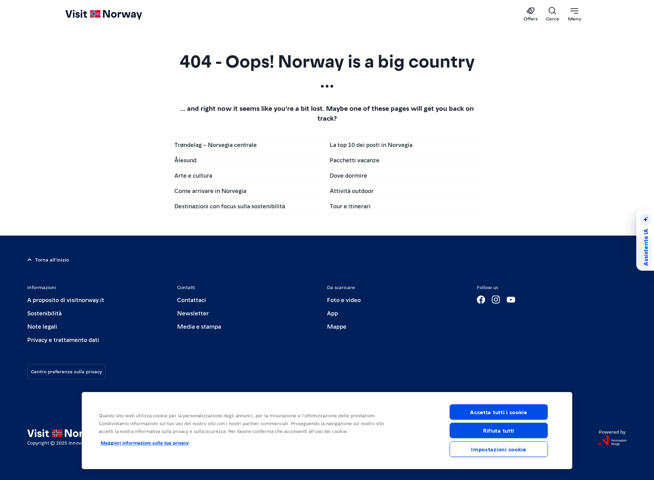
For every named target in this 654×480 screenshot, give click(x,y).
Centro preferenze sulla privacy (66, 371)
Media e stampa (199, 326)
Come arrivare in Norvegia (210, 190)
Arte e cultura (193, 175)
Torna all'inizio (52, 259)
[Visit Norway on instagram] (496, 300)
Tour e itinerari (350, 206)
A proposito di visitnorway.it (65, 299)
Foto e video (344, 299)
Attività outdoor (352, 190)
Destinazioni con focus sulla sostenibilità (229, 206)
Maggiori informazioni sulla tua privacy (144, 442)
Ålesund (185, 160)
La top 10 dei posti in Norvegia (371, 144)
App (332, 313)
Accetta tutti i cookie (498, 412)
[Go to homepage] (115, 14)
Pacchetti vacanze (354, 160)
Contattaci (191, 299)
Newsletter (193, 313)
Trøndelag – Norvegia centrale (215, 144)
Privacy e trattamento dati (63, 339)
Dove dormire (348, 175)
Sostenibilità (44, 313)
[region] (327, 430)
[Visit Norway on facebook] (481, 300)
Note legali (42, 326)
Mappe (336, 326)
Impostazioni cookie (498, 449)
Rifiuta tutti (498, 430)
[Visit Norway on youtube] (511, 300)
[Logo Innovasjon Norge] (613, 440)
